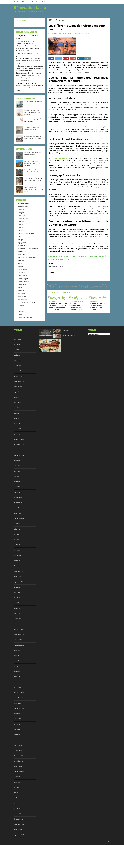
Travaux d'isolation (25, 318)
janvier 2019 (17, 814)
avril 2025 (17, 418)
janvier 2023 (18, 561)
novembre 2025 (19, 381)
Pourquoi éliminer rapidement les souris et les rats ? (33, 189)
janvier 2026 (18, 371)
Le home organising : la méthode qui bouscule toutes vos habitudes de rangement (57, 306)
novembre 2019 (19, 761)
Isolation (21, 264)
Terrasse (21, 312)
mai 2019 (16, 793)
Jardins (20, 267)
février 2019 (17, 808)
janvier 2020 (18, 750)
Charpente (22, 213)
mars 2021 (17, 677)
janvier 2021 (18, 687)
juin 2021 (17, 661)
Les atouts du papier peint (33, 101)
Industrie (21, 255)
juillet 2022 (17, 592)
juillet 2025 (17, 402)
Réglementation (24, 294)
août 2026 (17, 334)
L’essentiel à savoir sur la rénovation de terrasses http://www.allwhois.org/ (26, 43)
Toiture (20, 315)
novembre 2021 (19, 634)
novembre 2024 (19, 445)
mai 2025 (17, 413)
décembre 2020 (19, 692)
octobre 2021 (18, 640)
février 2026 (18, 365)
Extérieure (22, 246)
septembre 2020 (19, 708)
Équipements (23, 243)
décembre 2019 (18, 756)
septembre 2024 (19, 455)
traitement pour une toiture (59, 259)
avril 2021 (17, 671)
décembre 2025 (19, 376)
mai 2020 (17, 729)
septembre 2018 (19, 835)
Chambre (21, 210)
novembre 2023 (19, 508)
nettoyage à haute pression (59, 256)
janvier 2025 (18, 434)
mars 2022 (17, 613)
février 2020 (18, 745)
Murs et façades (23, 279)
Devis (20, 237)
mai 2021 (16, 666)
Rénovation (35, 2)
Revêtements (22, 300)
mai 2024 (17, 476)
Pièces (20, 288)
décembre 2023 (19, 503)
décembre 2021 (19, 629)
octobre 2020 (18, 703)
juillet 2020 (17, 719)
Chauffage (21, 216)
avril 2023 (17, 545)
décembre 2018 (19, 819)
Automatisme (23, 207)
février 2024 (18, 492)
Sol (19, 309)
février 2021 (17, 682)
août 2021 (17, 650)
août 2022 (17, 587)
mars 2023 (17, 550)
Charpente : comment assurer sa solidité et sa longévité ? (32, 163)
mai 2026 (17, 350)
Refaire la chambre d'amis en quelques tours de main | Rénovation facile (29, 56)
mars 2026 (17, 360)
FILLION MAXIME (74, 232)
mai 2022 (17, 603)
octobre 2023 (18, 513)
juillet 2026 (17, 339)
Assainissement (24, 204)
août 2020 (17, 713)
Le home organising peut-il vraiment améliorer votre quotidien (97, 306)
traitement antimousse (59, 158)
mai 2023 (16, 539)
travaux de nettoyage (98, 131)
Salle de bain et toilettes (26, 303)
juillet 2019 (17, 782)
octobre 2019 (18, 766)
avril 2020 (17, 735)
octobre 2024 (18, 450)
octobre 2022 (18, 576)
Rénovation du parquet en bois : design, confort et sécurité (32, 112)
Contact (65, 330)
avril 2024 (17, 481)
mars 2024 (17, 487)
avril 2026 (17, 355)
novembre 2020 (19, 698)
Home (50, 20)
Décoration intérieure (26, 234)
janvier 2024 (18, 497)
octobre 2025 (18, 387)
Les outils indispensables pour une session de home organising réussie (77, 306)
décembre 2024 (19, 439)
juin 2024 (17, 471)
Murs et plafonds (24, 282)
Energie (21, 240)
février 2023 (17, 555)
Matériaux (21, 273)
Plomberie (21, 291)
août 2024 (17, 460)
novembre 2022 (19, 571)
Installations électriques (27, 258)
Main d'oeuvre (23, 270)
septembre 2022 (19, 582)
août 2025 (17, 397)
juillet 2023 (17, 529)
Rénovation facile (105, 842)
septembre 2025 (19, 392)
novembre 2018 (19, 824)
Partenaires (45, 2)
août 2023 (17, 524)
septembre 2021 (19, 645)
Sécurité (21, 306)
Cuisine (20, 225)
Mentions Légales (69, 335)
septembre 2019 (19, 771)
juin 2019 (16, 787)
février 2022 (18, 619)
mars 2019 (17, 803)
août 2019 (17, 777)
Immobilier (22, 252)
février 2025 (18, 429)
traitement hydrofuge (97, 256)
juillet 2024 (17, 466)
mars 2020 (17, 740)
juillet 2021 (17, 655)
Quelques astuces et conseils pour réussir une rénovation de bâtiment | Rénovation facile (29, 68)
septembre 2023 (19, 518)
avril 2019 (17, 798)
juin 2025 (17, 408)
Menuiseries (22, 276)
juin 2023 (17, 534)
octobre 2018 (18, 829)
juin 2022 (17, 597)
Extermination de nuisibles (28, 249)
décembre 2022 (19, 566)
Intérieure (21, 261)
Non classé (61, 20)
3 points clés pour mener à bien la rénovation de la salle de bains (29, 60)
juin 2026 (17, 344)
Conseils (16, 2)
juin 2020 (17, 724)
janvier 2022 (18, 624)
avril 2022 (17, 608)
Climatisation (23, 219)
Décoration (25, 2)
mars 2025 (17, 423)
